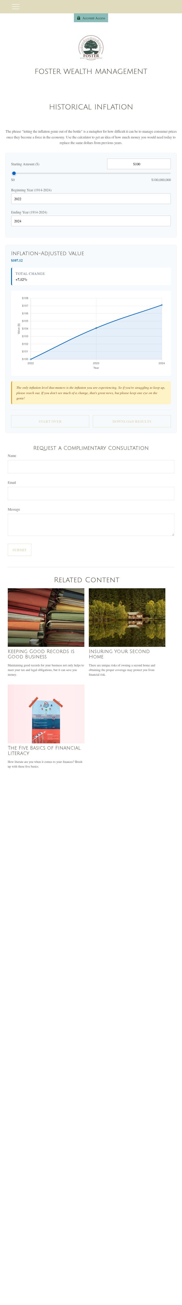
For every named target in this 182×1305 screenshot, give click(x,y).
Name (12, 455)
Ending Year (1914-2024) (29, 212)
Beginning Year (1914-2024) (31, 190)
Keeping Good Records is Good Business (41, 654)
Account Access (93, 18)
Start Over (50, 421)
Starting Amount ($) (25, 164)
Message (14, 509)
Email (12, 482)
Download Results (132, 421)
